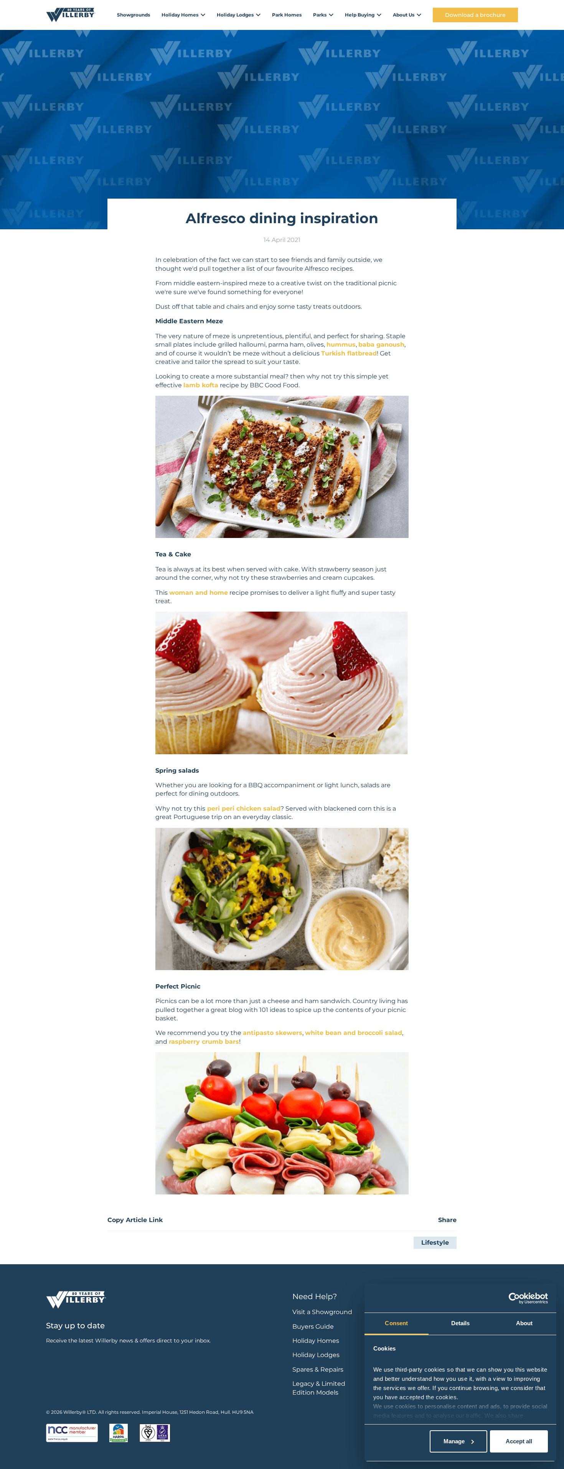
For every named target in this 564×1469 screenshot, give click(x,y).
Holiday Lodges (316, 1355)
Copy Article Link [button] (135, 1220)
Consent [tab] (396, 1323)
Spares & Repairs (317, 1369)
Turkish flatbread (349, 353)
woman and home (198, 592)
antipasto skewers (272, 1032)
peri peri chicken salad (242, 808)
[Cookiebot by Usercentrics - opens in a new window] (514, 1298)
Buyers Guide (313, 1326)
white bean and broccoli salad (353, 1032)
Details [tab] (460, 1323)
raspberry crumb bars (204, 1041)
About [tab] (524, 1323)
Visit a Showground (322, 1312)
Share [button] (447, 1220)
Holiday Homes (315, 1340)
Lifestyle (435, 1242)
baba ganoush (381, 344)
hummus (341, 344)
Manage (454, 1441)
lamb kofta (200, 385)
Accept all (519, 1441)
